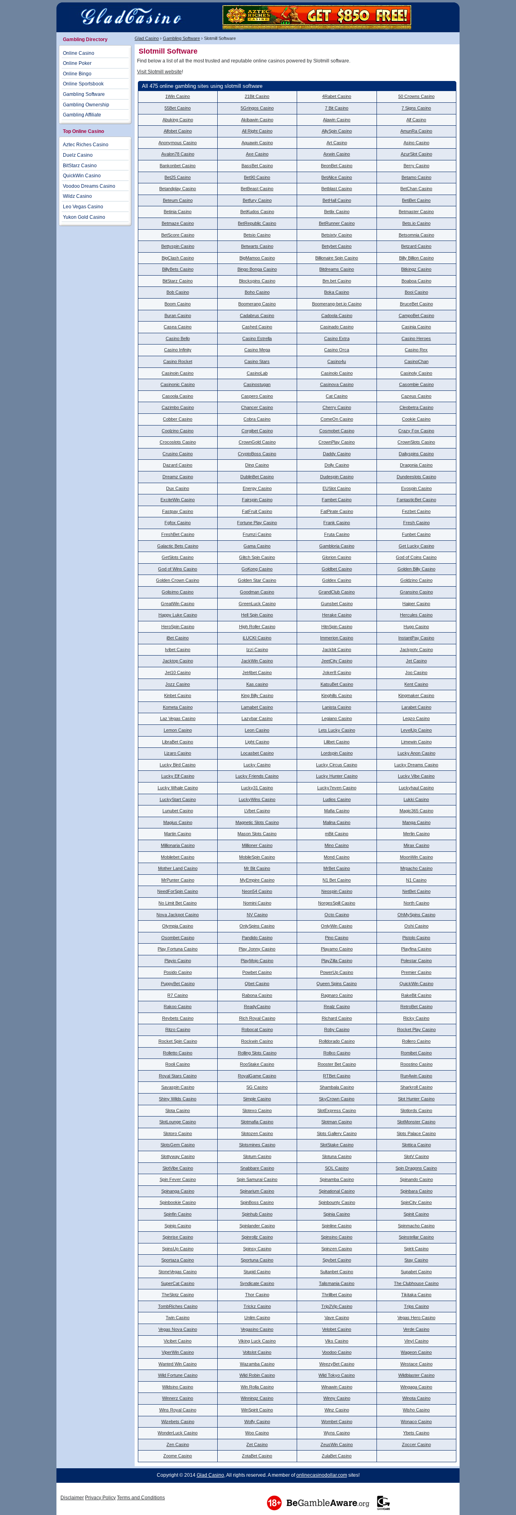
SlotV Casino (416, 1156)
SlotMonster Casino (416, 1121)
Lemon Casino (178, 730)
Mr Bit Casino (257, 868)
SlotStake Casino (337, 1144)
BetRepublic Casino (257, 223)
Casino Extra (337, 338)
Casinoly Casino (416, 373)
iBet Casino (177, 637)
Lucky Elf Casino (177, 776)
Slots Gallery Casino (337, 1133)
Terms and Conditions (141, 1497)
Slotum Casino (257, 1156)
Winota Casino (416, 1398)
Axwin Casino (336, 154)
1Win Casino (177, 96)
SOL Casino (337, 1168)
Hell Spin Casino (257, 614)
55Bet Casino (177, 108)
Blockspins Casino (257, 280)
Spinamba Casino (337, 1179)
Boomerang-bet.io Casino (337, 303)
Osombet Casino (177, 937)
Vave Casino (337, 1317)
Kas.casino (257, 684)
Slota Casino (177, 1110)
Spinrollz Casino (257, 1237)
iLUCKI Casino (257, 637)
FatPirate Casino (336, 511)
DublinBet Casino (257, 476)
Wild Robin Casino (257, 1375)
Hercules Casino (416, 614)
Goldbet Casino (337, 569)
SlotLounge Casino (177, 1121)
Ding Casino (257, 465)
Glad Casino (147, 38)
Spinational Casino (337, 1191)
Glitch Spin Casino (257, 557)
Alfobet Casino (178, 131)
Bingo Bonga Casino (257, 269)
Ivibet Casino (177, 649)
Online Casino (78, 53)
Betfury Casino (257, 200)
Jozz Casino (177, 684)
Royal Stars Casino (178, 1075)
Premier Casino (416, 972)
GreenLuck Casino (257, 603)
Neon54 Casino (257, 891)
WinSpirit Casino (257, 1409)
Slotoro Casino (177, 1133)
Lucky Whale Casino (178, 787)
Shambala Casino (337, 1087)
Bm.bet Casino (336, 280)
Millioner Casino (257, 845)
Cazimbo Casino (178, 407)
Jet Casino (416, 660)
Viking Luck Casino (257, 1341)
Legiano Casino (337, 718)
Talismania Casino (336, 1283)
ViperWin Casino (178, 1352)
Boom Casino (177, 303)
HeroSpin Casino (177, 626)
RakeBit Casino (416, 995)
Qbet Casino (257, 983)
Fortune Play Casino (257, 522)
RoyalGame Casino (257, 1075)
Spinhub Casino (257, 1214)
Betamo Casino (416, 177)
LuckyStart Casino (178, 799)
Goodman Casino (257, 591)
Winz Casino (337, 1409)
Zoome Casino (177, 1455)
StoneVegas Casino (177, 1271)
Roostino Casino (416, 1064)
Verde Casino (416, 1329)
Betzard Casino (416, 246)
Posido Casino (178, 972)
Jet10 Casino (178, 672)
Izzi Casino (257, 649)
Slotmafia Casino (257, 1121)
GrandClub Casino (336, 591)
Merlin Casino (416, 833)
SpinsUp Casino (178, 1248)
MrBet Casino (336, 868)
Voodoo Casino (337, 1352)
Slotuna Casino (337, 1156)
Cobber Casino (177, 419)
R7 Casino (177, 995)
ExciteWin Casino (177, 499)
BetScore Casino (177, 234)
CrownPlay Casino (336, 442)
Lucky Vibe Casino (416, 776)
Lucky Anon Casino (416, 753)
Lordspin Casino (337, 753)
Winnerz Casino (177, 1398)
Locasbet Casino (257, 753)
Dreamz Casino (177, 476)
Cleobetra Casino (416, 407)
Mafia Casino (337, 810)
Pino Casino (336, 937)
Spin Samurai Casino (257, 1179)
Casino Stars (257, 361)
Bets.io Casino (416, 223)
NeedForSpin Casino (177, 891)
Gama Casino (256, 546)
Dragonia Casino (416, 465)
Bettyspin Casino (177, 246)
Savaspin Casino (177, 1087)
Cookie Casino (416, 419)
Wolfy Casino (257, 1421)
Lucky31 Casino (257, 787)
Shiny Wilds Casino (177, 1098)
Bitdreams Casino (336, 269)
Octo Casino (337, 914)
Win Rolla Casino (257, 1386)
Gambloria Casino (336, 546)
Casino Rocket (177, 361)
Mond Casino (337, 857)
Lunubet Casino (177, 810)
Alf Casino (416, 119)
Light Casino (257, 741)
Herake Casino (337, 614)
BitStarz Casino (177, 280)
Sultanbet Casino (336, 1271)
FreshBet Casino (177, 534)
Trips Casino (416, 1306)
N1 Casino (416, 880)
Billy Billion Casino (416, 257)
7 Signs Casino (416, 108)
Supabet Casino (416, 1271)
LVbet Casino (257, 810)
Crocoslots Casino (178, 442)
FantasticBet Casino (416, 499)
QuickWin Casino (416, 983)
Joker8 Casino (336, 672)
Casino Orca (336, 349)
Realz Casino (337, 1006)
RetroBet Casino (416, 1006)
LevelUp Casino (416, 730)
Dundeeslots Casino (416, 476)
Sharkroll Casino (416, 1087)
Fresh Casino (416, 522)
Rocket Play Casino (416, 1029)
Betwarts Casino (257, 246)
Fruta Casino (337, 534)
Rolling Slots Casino (257, 1052)
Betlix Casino (337, 211)
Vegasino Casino (257, 1329)
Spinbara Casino (416, 1191)
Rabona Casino (257, 995)
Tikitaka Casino (416, 1294)
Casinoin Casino (178, 373)
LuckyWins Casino (257, 799)
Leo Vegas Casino (83, 207)
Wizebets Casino (177, 1421)
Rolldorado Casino (337, 1041)
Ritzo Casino (177, 1029)
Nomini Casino (257, 903)
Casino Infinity (177, 349)
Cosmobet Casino (336, 430)
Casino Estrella (257, 338)
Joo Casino (416, 672)
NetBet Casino (416, 891)
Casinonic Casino (177, 384)
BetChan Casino (416, 188)
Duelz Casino (78, 155)
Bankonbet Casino (178, 165)
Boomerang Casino (257, 303)
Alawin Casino (336, 119)
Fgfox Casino (177, 522)
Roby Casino (337, 1029)
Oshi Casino (416, 926)
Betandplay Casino (177, 188)
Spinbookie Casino (178, 1202)
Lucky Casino (256, 764)
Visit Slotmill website (159, 72)
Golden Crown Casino (177, 580)
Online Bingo (77, 74)
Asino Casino (416, 142)
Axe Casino (257, 154)
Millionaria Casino (178, 845)
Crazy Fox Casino (416, 430)
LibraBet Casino (177, 741)
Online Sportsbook (83, 84)
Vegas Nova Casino (177, 1329)
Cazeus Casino (416, 396)
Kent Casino (416, 684)
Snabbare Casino (257, 1168)
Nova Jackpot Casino (177, 914)
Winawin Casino (336, 1386)
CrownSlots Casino (416, 442)
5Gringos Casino (257, 108)
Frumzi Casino (257, 534)
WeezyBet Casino (336, 1363)
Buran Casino (177, 315)
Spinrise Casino (177, 1237)
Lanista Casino (336, 707)
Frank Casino (336, 522)
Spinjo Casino (177, 1225)
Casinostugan (256, 384)
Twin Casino (177, 1317)
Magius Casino (177, 822)
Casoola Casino (177, 396)
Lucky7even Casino (336, 787)
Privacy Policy (100, 1497)
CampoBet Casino (416, 315)
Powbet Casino (257, 972)
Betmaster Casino (416, 211)
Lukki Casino (416, 799)
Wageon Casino (416, 1352)
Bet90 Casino (257, 177)
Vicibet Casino (177, 1341)
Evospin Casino (416, 488)
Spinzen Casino (336, 1248)
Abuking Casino (177, 119)
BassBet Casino (257, 165)
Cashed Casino (257, 326)
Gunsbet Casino (337, 603)
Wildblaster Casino (416, 1375)
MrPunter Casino (177, 880)
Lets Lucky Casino (336, 730)
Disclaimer (72, 1497)
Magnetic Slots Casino (257, 822)
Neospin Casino (336, 891)
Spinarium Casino (257, 1191)
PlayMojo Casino (257, 960)
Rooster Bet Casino (337, 1064)
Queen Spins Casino (336, 983)
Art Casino (337, 142)
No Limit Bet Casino (177, 903)
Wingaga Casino (416, 1386)
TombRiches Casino (178, 1306)
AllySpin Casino (337, 131)
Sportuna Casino (257, 1260)
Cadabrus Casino (257, 315)
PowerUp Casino (336, 972)
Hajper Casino (416, 603)
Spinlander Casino (257, 1225)
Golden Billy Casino (416, 569)
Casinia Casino (416, 326)
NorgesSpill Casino (336, 903)
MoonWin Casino (416, 857)
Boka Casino (336, 292)
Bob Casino (177, 292)
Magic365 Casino (416, 810)
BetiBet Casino (416, 200)
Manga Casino (416, 822)
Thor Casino (257, 1294)
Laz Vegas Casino (178, 718)
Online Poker (77, 63)
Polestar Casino (416, 960)
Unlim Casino (257, 1317)
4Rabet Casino (336, 96)
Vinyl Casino (416, 1341)
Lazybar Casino (257, 718)
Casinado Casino (337, 326)
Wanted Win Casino (177, 1363)
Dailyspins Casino (416, 453)
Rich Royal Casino (257, 1018)
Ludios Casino (337, 799)
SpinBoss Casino (257, 1202)
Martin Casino (177, 833)
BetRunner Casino (337, 223)
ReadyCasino (257, 1006)
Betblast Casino (336, 188)
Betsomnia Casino (416, 234)
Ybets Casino (416, 1432)
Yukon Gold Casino (84, 217)
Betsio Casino (256, 234)
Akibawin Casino (257, 119)
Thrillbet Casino (337, 1294)
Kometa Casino (178, 707)
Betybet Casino (337, 246)
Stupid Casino (256, 1271)
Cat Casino (336, 396)
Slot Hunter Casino (416, 1098)
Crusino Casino (177, 453)
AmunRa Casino (416, 131)
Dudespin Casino (337, 476)
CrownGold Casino (257, 442)
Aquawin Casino (257, 142)
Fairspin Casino (257, 499)
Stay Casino (416, 1260)
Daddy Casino (337, 453)
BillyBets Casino (178, 269)
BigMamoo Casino (257, 257)
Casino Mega (257, 349)
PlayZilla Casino (336, 960)
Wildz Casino (77, 196)
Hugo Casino (416, 626)
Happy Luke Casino (177, 614)
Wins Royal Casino (177, 1409)
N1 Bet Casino (336, 880)
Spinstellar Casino (416, 1237)
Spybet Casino (336, 1260)
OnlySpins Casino (257, 926)
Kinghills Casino (336, 695)
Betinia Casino (177, 211)
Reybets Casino (178, 1018)
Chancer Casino (257, 407)
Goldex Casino (336, 580)
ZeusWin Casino (336, 1444)
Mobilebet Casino (177, 857)
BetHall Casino (336, 200)
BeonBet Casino (336, 165)
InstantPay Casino (416, 637)
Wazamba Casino (257, 1363)
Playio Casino (177, 960)
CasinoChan (416, 361)
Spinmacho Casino (416, 1225)
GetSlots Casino (178, 557)
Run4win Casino (416, 1075)
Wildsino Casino (177, 1386)
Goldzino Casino (416, 580)
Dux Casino (177, 488)
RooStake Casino (257, 1064)
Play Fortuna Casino (178, 948)
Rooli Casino (177, 1064)
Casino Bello (178, 338)
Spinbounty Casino (336, 1202)
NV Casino (257, 914)
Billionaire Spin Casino (336, 257)
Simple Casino (257, 1098)
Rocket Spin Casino (177, 1041)
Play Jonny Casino (257, 948)
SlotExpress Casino (336, 1110)
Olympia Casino (177, 926)
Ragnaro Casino (337, 995)
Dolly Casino (337, 465)
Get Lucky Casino (416, 546)
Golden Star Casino (257, 580)
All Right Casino (257, 131)
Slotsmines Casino (257, 1144)
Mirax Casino (416, 845)
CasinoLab (257, 373)
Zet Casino (257, 1444)
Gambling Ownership (86, 105)
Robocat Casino (257, 1029)
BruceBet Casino (416, 303)
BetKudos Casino (257, 211)
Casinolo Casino (337, 373)
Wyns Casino (337, 1432)
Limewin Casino (416, 741)
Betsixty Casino (336, 234)
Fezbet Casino (416, 511)
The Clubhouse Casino (416, 1283)
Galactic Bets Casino (177, 546)
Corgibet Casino (257, 430)
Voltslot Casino (257, 1352)
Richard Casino (337, 1018)
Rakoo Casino (177, 1006)
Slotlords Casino (416, 1110)
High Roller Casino (257, 626)
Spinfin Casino (177, 1214)
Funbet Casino (416, 534)
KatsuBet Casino (336, 684)
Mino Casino (337, 845)
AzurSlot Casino (416, 154)
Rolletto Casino (177, 1052)
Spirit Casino (416, 1248)
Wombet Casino (336, 1421)
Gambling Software (181, 38)
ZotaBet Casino (257, 1455)
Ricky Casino (416, 1018)
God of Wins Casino (177, 569)
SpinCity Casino (416, 1202)
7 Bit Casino (336, 108)
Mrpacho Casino (416, 868)
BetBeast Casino (257, 188)
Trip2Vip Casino (336, 1306)
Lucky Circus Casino (336, 764)
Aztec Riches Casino (85, 144)
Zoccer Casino (416, 1444)
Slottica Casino (416, 1144)
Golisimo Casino (178, 591)
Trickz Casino (257, 1306)
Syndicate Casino (257, 1283)
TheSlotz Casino (178, 1294)
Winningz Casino (257, 1398)
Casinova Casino (337, 384)
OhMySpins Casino (416, 914)
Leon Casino (257, 730)
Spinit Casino (416, 1214)
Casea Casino (177, 326)
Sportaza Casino (177, 1260)
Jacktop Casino (177, 660)
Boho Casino (257, 292)
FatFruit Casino (257, 511)
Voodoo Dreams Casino (89, 186)
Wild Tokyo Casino (336, 1375)
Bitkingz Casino (416, 269)
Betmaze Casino (178, 223)
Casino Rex (416, 349)
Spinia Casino (336, 1214)
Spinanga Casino (177, 1191)
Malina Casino (336, 822)
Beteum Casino (178, 200)
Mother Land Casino (178, 868)
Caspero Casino (257, 396)
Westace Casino (416, 1363)
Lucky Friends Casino (257, 776)
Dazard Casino (177, 465)
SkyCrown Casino (336, 1098)
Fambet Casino (337, 499)
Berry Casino (416, 165)
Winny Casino (336, 1398)
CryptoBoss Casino (257, 453)
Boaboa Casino (416, 280)
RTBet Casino (336, 1075)
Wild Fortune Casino (178, 1375)
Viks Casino (336, 1341)
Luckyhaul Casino (416, 787)
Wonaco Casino (416, 1421)
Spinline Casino (337, 1225)
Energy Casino (257, 488)
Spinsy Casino (257, 1248)
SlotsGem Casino (177, 1144)
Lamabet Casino (257, 707)
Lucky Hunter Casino (337, 776)
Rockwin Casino (257, 1041)
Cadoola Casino (336, 315)
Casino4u (336, 361)
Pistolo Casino (416, 937)
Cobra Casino (256, 419)
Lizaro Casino (177, 753)
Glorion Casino (336, 557)
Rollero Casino (416, 1041)
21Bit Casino (257, 96)
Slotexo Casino (257, 1110)
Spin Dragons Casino (416, 1168)
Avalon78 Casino (177, 154)
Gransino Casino (416, 591)
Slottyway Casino (178, 1156)
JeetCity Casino (336, 660)
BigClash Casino (178, 257)
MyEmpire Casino (257, 880)
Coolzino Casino (178, 430)
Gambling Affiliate (82, 115)
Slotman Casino (336, 1121)
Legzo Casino (416, 718)
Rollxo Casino (336, 1052)
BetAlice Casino (336, 177)
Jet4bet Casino (257, 672)
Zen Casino (177, 1444)
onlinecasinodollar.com (321, 1475)
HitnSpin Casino (336, 626)
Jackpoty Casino (416, 649)
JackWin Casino (257, 660)
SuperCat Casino (177, 1283)
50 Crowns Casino (416, 96)
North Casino (416, 903)
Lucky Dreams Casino (416, 764)
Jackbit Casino (336, 649)
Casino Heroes (416, 338)
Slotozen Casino (257, 1133)
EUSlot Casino (336, 488)
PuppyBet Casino (178, 983)
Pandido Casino (257, 937)
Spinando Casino (416, 1179)
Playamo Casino (337, 948)
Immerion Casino (336, 637)
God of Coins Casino (416, 557)
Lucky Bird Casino (178, 764)
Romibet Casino (416, 1052)
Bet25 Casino (177, 177)
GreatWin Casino (177, 603)
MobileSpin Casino (257, 857)
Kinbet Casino (177, 695)
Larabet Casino (416, 707)
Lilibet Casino (337, 741)
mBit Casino (336, 833)
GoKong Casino (257, 569)
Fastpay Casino (177, 511)
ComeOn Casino (336, 419)
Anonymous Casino (177, 142)
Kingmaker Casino (416, 695)
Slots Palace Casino (416, 1133)
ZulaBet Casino (337, 1455)
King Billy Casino (257, 695)
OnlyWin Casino (336, 926)
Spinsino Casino (336, 1237)
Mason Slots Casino (257, 833)
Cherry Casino (336, 407)
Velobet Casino (336, 1329)
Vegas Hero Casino (416, 1317)
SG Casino (257, 1087)
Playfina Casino (416, 948)
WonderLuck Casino (178, 1432)
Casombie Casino (416, 384)
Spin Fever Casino (178, 1179)
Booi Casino (416, 292)
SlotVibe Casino (177, 1168)
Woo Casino (257, 1432)
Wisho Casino (416, 1409)
